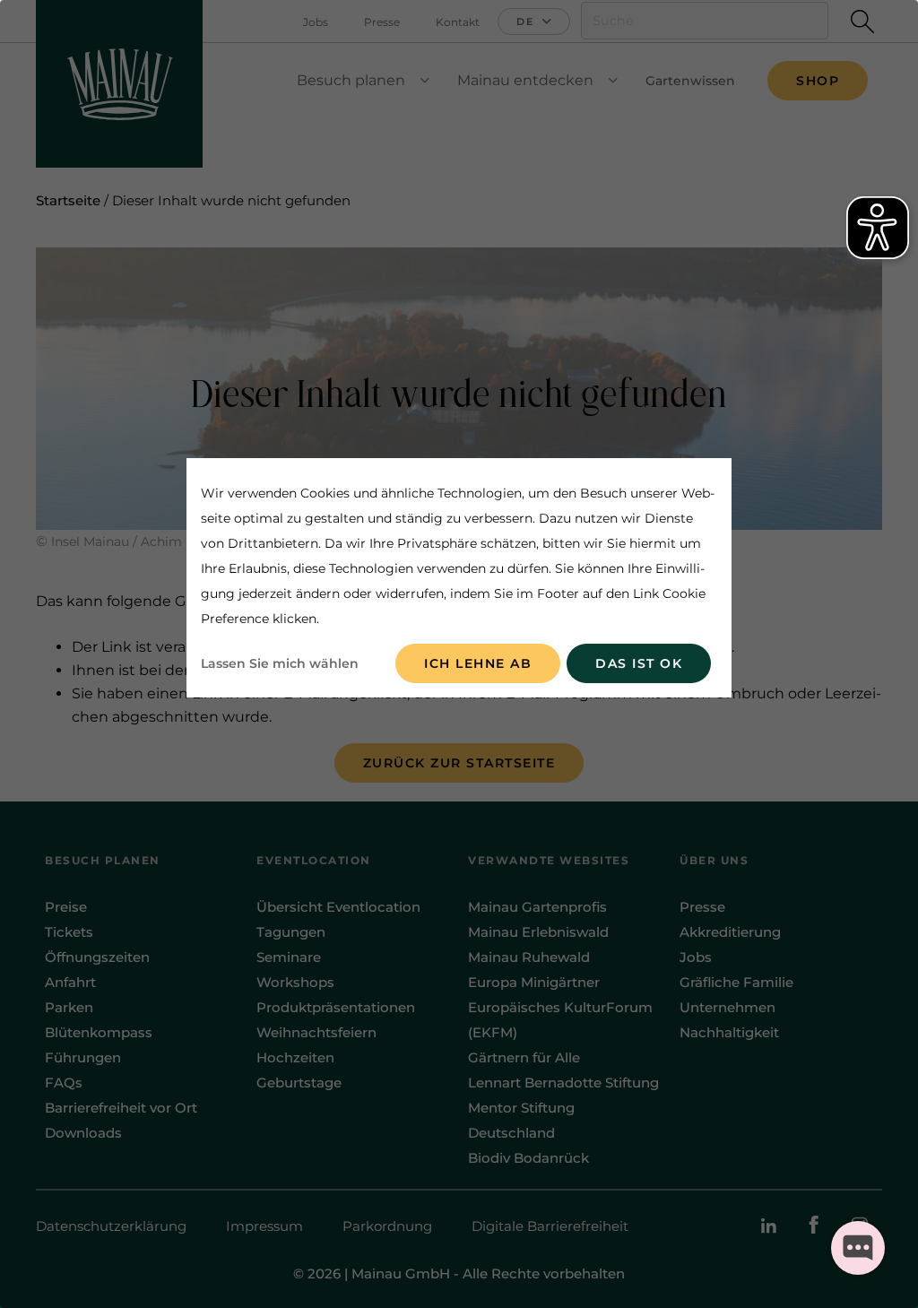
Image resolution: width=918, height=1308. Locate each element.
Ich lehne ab (478, 663)
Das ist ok (638, 663)
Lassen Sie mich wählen (280, 663)
